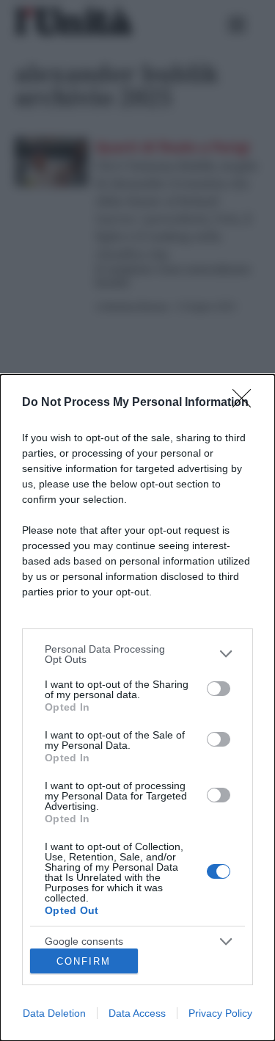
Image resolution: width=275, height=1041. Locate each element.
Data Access (137, 1013)
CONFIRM (83, 961)
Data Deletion (54, 1013)
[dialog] (137, 707)
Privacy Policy (220, 1013)
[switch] (218, 688)
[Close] (246, 403)
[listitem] (137, 654)
